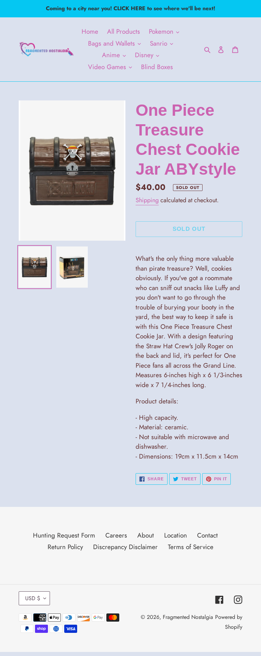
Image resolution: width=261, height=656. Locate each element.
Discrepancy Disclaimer (125, 546)
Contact (207, 535)
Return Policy (65, 546)
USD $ (32, 598)
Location (175, 535)
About (145, 535)
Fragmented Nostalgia (188, 617)
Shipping (147, 200)
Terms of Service (190, 546)
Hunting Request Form (64, 535)
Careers (116, 535)
